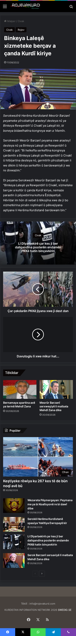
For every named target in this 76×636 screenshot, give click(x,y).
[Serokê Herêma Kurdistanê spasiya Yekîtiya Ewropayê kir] (14, 524)
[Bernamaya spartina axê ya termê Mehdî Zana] (19, 389)
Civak (21, 21)
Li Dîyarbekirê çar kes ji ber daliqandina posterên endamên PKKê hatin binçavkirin (38, 247)
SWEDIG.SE (65, 609)
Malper (11, 21)
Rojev (21, 29)
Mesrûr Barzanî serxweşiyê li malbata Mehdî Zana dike (54, 406)
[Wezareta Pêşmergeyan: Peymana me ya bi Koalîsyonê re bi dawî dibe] (14, 505)
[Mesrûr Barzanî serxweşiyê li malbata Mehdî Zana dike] (56, 389)
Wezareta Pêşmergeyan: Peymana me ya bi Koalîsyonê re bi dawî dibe (49, 504)
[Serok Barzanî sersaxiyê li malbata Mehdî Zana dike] (14, 560)
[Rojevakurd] (25, 6)
